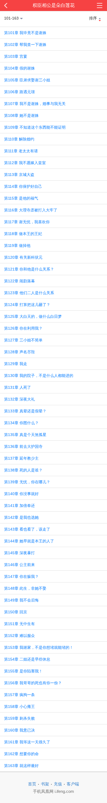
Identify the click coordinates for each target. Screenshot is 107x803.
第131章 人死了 (17, 387)
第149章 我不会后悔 (21, 600)
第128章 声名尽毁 (19, 352)
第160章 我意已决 (19, 730)
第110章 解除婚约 (19, 139)
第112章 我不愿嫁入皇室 (25, 163)
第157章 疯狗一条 (19, 694)
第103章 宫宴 (15, 56)
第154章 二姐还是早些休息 (27, 659)
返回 (10, 5)
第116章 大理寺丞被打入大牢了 (30, 210)
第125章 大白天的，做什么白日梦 (33, 316)
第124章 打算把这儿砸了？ (27, 304)
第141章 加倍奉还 (19, 505)
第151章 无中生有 (19, 624)
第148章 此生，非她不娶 (25, 588)
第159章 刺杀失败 (19, 718)
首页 (32, 784)
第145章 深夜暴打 (19, 553)
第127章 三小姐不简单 (23, 340)
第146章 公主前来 (19, 564)
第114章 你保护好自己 (23, 186)
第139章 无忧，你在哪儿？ (27, 482)
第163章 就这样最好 (21, 765)
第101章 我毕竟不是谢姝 (25, 33)
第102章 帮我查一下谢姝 (25, 44)
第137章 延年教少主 (21, 458)
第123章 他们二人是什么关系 (29, 293)
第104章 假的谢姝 (19, 68)
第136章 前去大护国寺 (23, 446)
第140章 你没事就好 (21, 494)
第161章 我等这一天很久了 (27, 742)
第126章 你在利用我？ (23, 328)
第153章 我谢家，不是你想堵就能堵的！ (38, 647)
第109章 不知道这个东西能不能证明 (35, 127)
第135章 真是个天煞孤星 (25, 434)
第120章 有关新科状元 (23, 257)
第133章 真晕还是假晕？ (25, 411)
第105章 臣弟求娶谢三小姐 (27, 80)
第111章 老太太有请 (21, 151)
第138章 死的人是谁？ (23, 470)
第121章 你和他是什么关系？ (29, 269)
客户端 (73, 784)
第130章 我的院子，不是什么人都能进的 (38, 375)
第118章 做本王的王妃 (23, 233)
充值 (58, 784)
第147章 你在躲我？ (21, 576)
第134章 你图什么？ (21, 423)
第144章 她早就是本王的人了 (29, 541)
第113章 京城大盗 (19, 174)
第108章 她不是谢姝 (21, 115)
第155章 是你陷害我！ (23, 671)
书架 (45, 784)
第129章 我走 (15, 364)
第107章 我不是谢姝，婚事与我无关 (35, 103)
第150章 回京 (15, 612)
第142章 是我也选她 (21, 517)
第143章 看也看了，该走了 (27, 529)
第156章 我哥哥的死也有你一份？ (33, 683)
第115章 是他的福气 (21, 198)
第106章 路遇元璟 (19, 92)
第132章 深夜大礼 (19, 399)
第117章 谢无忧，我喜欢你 (27, 222)
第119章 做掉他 (17, 245)
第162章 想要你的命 (21, 754)
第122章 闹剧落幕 (19, 281)
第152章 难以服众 (19, 635)
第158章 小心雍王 (19, 706)
